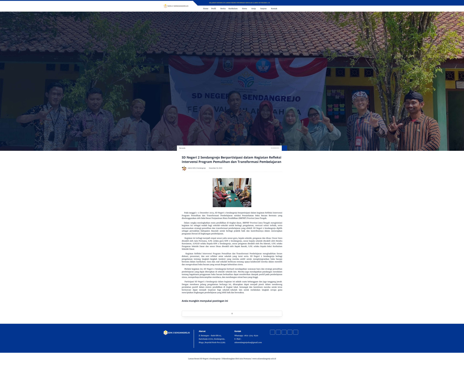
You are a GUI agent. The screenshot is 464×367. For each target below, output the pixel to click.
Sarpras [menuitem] (263, 8)
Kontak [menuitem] (274, 8)
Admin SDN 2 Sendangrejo (197, 168)
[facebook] (275, 3)
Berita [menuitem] (223, 8)
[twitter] (279, 3)
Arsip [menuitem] (253, 8)
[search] (295, 8)
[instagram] (282, 3)
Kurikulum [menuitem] (233, 8)
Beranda (182, 148)
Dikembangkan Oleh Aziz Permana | (237, 359)
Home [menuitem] (205, 8)
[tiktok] (289, 332)
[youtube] (285, 3)
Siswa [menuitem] (244, 8)
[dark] (299, 9)
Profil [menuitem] (213, 8)
